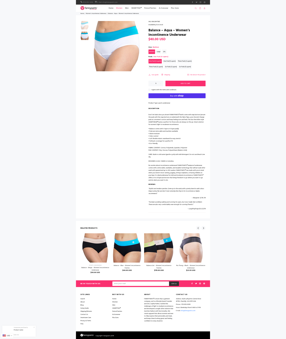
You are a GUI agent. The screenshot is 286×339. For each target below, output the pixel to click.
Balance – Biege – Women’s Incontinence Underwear (95, 268)
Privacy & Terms (85, 320)
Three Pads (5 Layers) (156, 66)
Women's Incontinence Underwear (96, 13)
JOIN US (174, 283)
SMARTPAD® (136, 8)
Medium (152, 51)
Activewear (163, 8)
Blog (82, 305)
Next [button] (203, 228)
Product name (18, 330)
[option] (84, 26)
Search (82, 299)
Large (158, 51)
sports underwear (95, 265)
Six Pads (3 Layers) (171, 66)
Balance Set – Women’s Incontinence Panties (158, 266)
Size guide (155, 75)
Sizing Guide (84, 308)
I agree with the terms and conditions (163, 90)
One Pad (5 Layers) (169, 61)
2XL (164, 51)
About (82, 302)
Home (111, 8)
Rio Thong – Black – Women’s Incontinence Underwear (190, 266)
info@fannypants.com (188, 310)
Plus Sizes (175, 8)
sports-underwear (164, 103)
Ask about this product (198, 75)
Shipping (167, 75)
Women (119, 8)
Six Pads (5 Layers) (185, 66)
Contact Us (84, 314)
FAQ (81, 324)
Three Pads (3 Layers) (185, 61)
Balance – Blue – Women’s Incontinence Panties (127, 266)
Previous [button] (198, 228)
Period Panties (150, 8)
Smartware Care (85, 317)
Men (127, 8)
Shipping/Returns (86, 311)
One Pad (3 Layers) (155, 61)
